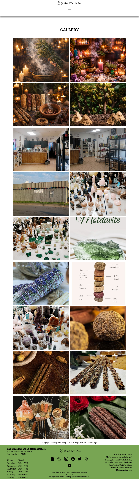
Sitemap (68, 476)
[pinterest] (73, 459)
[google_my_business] (59, 459)
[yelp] (86, 459)
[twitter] (80, 459)
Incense (61, 442)
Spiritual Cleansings (87, 442)
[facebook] (52, 459)
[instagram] (66, 459)
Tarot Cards (71, 442)
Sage (44, 442)
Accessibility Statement (81, 476)
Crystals (52, 442)
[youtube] (69, 465)
